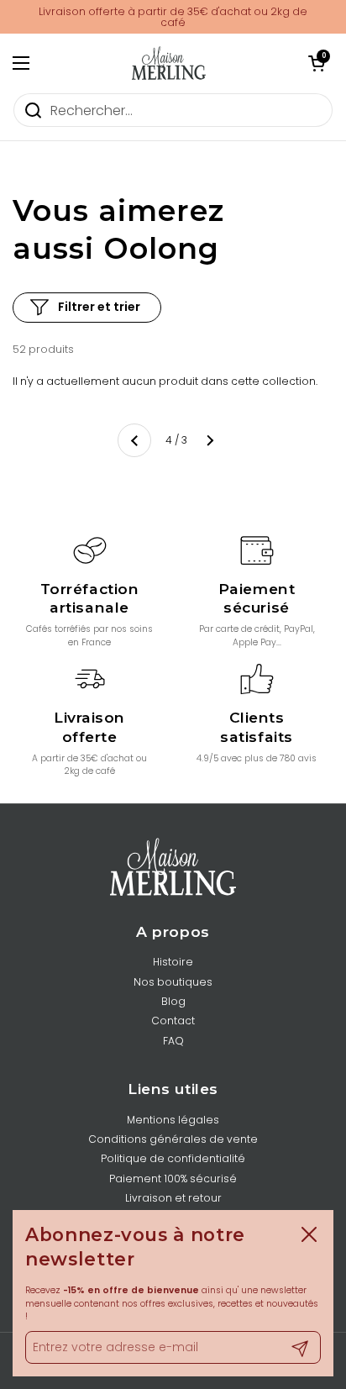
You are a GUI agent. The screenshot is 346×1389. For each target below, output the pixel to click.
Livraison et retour (173, 1198)
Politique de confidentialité (173, 1158)
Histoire (173, 962)
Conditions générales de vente (173, 1139)
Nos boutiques (173, 982)
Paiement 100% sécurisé (173, 1178)
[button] (316, 63)
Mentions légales (173, 1120)
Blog (173, 1001)
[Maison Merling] (169, 63)
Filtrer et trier (99, 306)
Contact (173, 1020)
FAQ (173, 1041)
